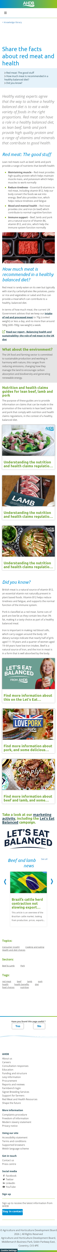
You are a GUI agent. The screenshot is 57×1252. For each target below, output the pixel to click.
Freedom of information (15, 1118)
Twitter (10, 1179)
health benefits (21, 984)
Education (7, 1069)
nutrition (24, 987)
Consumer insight (11, 947)
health (5, 984)
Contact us (8, 1160)
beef (19, 981)
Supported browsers (13, 1145)
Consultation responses (15, 1066)
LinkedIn (10, 1183)
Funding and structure (14, 1073)
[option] (29, 896)
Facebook (11, 1175)
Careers (6, 1062)
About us (7, 1058)
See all (44, 859)
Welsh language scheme (15, 1148)
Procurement (9, 1080)
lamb (29, 981)
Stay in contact (12, 1211)
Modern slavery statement (16, 1122)
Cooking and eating (34, 947)
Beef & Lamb (8, 965)
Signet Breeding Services (15, 1091)
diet (37, 984)
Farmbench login (11, 1088)
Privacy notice (10, 1125)
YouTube (11, 1186)
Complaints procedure (14, 1114)
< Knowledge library (12, 22)
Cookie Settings (9, 1250)
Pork (22, 965)
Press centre (9, 1164)
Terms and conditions (14, 1141)
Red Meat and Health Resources (19, 1099)
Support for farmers (13, 1095)
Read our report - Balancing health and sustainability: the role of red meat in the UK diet (28, 335)
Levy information (11, 1077)
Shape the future (11, 1103)
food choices (8, 987)
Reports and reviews (13, 1084)
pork (40, 981)
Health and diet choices (13, 950)
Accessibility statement (14, 1137)
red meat (6, 981)
